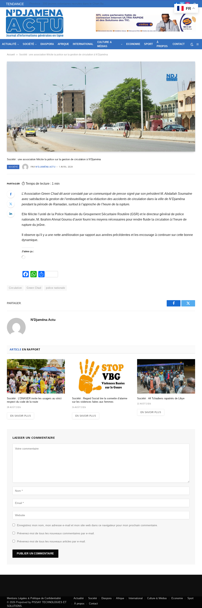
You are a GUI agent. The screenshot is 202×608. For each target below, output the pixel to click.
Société (28, 44)
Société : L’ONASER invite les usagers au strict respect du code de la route (34, 400)
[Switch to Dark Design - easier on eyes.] (192, 44)
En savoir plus (20, 415)
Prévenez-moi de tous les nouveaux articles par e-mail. (51, 541)
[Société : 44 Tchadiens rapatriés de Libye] (166, 376)
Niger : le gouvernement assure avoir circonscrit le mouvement (68, 3)
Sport (148, 44)
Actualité (9, 44)
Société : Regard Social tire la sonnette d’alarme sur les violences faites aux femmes (99, 400)
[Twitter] (10, 204)
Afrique (63, 44)
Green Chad (34, 287)
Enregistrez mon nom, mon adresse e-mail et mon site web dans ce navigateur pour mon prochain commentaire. (87, 525)
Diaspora (47, 44)
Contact (179, 44)
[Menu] (197, 44)
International (83, 44)
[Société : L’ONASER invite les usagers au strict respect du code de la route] (36, 376)
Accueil (11, 54)
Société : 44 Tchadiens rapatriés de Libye (160, 398)
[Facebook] (10, 194)
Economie (133, 44)
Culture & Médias (104, 44)
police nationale (55, 287)
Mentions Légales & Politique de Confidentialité (34, 598)
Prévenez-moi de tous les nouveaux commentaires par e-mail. (55, 533)
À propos (162, 44)
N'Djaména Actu (45, 167)
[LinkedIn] (10, 213)
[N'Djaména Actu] (34, 23)
